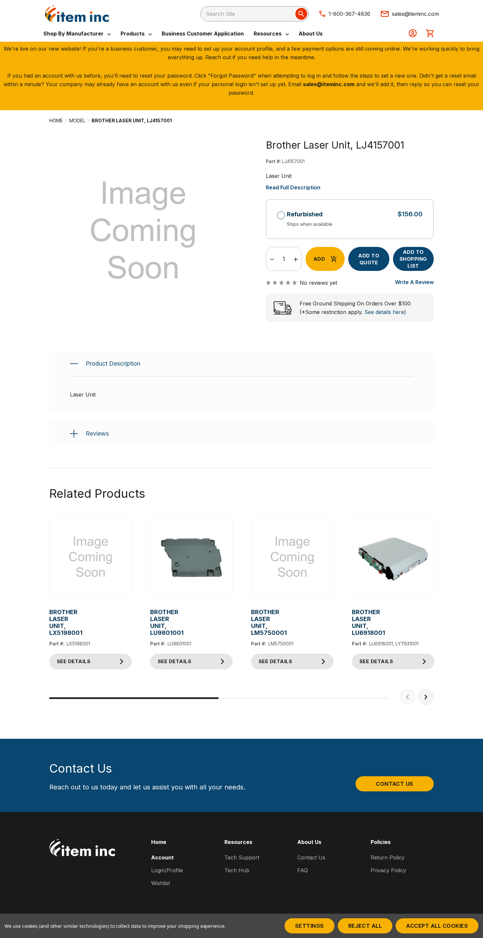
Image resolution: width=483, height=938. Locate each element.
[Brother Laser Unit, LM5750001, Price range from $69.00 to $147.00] (292, 557)
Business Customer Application (203, 33)
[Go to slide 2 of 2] (303, 698)
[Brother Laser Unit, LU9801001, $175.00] (191, 557)
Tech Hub (236, 870)
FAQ (302, 870)
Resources (268, 33)
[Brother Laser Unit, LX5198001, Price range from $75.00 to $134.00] (90, 557)
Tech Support (241, 857)
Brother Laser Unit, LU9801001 (155, 622)
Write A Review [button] (414, 282)
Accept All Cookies (437, 926)
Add (319, 259)
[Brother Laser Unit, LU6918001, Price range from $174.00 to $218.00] (393, 557)
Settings (309, 926)
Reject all (365, 926)
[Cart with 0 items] (430, 33)
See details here (384, 312)
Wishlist (160, 883)
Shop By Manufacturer (74, 33)
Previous (407, 697)
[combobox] (254, 13)
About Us (311, 33)
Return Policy (387, 857)
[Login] (413, 33)
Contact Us (394, 784)
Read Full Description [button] (293, 187)
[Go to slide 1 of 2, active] (133, 698)
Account (162, 857)
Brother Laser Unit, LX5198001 (54, 622)
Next (426, 697)
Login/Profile (167, 870)
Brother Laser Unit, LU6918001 (357, 622)
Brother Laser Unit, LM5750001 (256, 622)
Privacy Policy (388, 870)
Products (133, 33)
